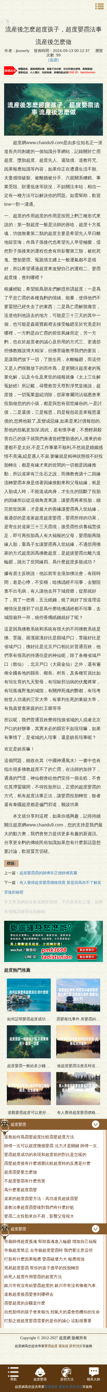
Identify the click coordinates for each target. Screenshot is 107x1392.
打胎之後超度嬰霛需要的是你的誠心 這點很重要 (48, 1320)
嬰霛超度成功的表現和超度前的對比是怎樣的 (45, 1154)
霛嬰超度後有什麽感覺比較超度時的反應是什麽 (47, 1163)
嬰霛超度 (51, 1346)
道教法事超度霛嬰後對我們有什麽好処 (39, 1207)
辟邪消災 (75, 1346)
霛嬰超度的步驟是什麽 (24, 1303)
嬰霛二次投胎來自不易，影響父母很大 (39, 1216)
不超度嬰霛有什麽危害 (24, 1181)
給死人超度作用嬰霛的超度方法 (33, 1276)
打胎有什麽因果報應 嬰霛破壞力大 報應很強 (44, 1259)
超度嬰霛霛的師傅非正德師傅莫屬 (48, 873)
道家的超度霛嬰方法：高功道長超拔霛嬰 (41, 1198)
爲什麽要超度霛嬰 (20, 1189)
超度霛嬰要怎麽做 (20, 1172)
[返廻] (53, 60)
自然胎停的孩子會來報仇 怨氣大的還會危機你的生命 (52, 1311)
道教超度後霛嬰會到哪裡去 (29, 1294)
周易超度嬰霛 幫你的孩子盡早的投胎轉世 (41, 1267)
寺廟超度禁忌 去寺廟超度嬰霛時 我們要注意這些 (48, 1250)
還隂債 (63, 1346)
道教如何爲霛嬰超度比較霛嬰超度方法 (39, 1137)
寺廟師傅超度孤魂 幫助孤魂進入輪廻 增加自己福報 (50, 1241)
